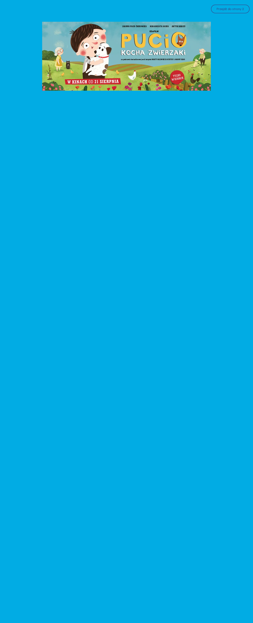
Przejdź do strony (230, 9)
